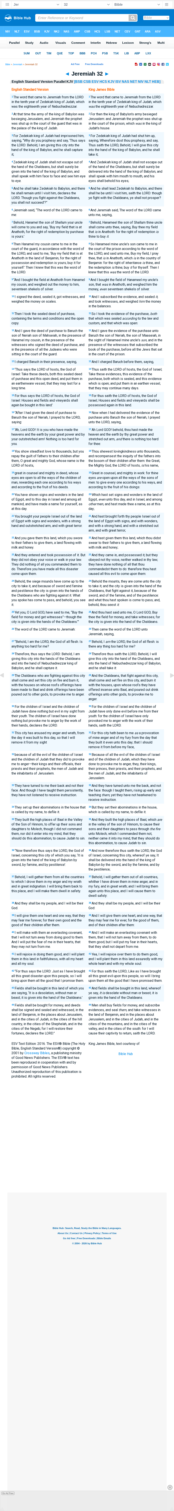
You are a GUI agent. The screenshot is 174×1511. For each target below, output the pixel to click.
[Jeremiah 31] (5, 685)
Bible (7, 64)
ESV (95, 81)
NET (133, 81)
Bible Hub (125, 1054)
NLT (148, 81)
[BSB (78, 81)
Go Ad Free (8, 1493)
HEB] (156, 81)
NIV (141, 81)
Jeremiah (17, 64)
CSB (87, 81)
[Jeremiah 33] (168, 685)
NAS (125, 81)
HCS (103, 81)
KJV (111, 81)
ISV (118, 81)
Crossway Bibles (37, 1053)
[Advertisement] (87, 1161)
